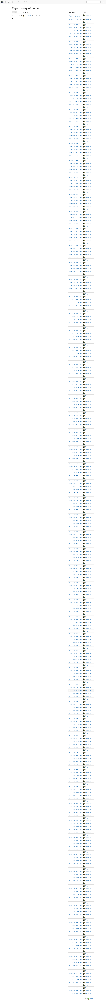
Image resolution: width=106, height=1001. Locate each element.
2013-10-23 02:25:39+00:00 (75, 41)
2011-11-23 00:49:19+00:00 (75, 843)
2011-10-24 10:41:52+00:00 (75, 920)
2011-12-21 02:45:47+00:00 (75, 322)
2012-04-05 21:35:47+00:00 (75, 209)
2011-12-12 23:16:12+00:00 (75, 347)
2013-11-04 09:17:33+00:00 (75, 24)
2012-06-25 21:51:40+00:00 (75, 177)
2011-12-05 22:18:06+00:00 (75, 413)
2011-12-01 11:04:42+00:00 (75, 461)
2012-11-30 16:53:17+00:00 (75, 98)
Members (37, 2)
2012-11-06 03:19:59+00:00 (75, 126)
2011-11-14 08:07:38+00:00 (75, 894)
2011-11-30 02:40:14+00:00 (75, 551)
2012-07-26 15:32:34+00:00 (75, 152)
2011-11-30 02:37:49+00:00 (75, 554)
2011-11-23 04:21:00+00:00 (75, 724)
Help (32, 2)
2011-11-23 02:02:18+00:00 (75, 761)
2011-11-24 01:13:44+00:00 (75, 665)
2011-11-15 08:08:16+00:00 (75, 886)
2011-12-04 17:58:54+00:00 (75, 424)
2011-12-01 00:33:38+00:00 (75, 472)
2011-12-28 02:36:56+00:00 (75, 291)
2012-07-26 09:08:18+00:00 (75, 163)
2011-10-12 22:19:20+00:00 (75, 959)
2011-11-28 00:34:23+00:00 (75, 597)
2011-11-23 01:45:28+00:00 (75, 775)
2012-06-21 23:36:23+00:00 (75, 180)
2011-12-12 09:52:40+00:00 (75, 359)
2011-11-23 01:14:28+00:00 (75, 792)
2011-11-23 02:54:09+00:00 (75, 750)
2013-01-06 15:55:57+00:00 (75, 70)
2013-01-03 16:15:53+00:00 (75, 81)
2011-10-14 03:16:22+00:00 (75, 954)
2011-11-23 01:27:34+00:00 (75, 789)
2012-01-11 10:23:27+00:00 (75, 228)
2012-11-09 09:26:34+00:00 (75, 112)
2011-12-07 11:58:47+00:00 (75, 373)
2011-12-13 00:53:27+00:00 (75, 345)
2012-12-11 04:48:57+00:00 (75, 90)
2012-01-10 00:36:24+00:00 (75, 257)
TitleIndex (26, 2)
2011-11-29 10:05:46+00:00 (75, 571)
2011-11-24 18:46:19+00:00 (75, 616)
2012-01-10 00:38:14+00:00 (75, 254)
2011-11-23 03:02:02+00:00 (75, 741)
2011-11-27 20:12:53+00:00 (75, 602)
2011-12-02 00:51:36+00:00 (75, 449)
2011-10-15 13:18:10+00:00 (75, 945)
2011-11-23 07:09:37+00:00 (75, 690)
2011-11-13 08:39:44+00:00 (75, 900)
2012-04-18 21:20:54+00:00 (75, 203)
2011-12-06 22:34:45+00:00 (75, 393)
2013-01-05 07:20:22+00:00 (75, 73)
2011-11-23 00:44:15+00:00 (75, 863)
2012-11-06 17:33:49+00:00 (75, 121)
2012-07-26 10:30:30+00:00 (75, 158)
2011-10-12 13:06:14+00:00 (75, 971)
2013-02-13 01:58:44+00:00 (75, 50)
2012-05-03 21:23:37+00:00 (75, 197)
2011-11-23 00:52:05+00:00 (75, 832)
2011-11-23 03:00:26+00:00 (75, 744)
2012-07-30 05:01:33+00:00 (75, 141)
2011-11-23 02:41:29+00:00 (75, 752)
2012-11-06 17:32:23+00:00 (75, 124)
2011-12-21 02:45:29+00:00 (75, 325)
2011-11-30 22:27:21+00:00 (75, 483)
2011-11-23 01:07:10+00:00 (75, 801)
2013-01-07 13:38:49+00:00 (75, 67)
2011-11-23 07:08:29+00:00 (75, 696)
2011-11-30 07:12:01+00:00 (75, 509)
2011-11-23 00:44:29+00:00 (75, 860)
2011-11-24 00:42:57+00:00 (75, 667)
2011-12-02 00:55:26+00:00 (75, 438)
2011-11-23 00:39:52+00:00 (75, 871)
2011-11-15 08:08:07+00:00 (75, 888)
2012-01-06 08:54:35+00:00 (75, 274)
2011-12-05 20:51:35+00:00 (75, 415)
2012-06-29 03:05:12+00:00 (75, 172)
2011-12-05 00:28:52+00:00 (75, 418)
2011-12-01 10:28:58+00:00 (75, 469)
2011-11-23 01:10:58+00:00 (75, 798)
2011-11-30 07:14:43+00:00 (75, 500)
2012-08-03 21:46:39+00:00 (75, 135)
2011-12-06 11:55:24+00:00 (75, 396)
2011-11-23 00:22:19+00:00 (75, 877)
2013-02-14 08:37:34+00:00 (75, 47)
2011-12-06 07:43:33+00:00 (75, 398)
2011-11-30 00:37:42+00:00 (75, 566)
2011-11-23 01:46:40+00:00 (75, 772)
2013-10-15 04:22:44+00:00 (75, 44)
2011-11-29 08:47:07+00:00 (75, 574)
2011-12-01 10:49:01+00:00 (75, 466)
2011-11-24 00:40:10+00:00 (75, 673)
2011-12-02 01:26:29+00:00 (75, 435)
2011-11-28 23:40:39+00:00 (75, 583)
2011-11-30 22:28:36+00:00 (75, 481)
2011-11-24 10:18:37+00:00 (75, 622)
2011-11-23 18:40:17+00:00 (75, 684)
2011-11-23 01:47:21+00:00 (75, 769)
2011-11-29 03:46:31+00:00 (75, 580)
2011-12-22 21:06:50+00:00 (75, 313)
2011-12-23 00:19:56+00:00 (75, 311)
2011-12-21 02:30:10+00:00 (75, 328)
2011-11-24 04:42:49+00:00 (75, 650)
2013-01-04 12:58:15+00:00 (75, 78)
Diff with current (26, 12)
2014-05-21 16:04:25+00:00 (75, 19)
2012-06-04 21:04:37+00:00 (75, 189)
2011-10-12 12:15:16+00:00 (75, 979)
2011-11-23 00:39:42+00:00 (75, 874)
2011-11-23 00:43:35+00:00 (75, 869)
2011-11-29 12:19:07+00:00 (75, 568)
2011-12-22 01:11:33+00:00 (75, 316)
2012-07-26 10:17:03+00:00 (75, 160)
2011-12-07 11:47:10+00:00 (75, 376)
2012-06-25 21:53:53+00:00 (75, 175)
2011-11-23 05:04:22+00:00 (75, 713)
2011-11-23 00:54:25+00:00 (75, 826)
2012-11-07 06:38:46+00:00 (75, 115)
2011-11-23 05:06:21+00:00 (75, 707)
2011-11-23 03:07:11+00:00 (75, 733)
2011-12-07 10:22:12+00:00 (75, 381)
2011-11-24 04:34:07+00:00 (75, 656)
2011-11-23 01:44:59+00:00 (75, 778)
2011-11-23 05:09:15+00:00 (75, 699)
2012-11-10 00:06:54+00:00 (75, 109)
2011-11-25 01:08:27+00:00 (75, 608)
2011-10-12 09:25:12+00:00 (75, 990)
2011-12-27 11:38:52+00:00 (75, 299)
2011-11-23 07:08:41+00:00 (75, 693)
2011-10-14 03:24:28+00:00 (75, 948)
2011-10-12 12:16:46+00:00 (75, 976)
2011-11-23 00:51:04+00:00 (75, 835)
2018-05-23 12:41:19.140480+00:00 (74, 15)
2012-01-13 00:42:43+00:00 (75, 226)
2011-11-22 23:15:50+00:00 (75, 883)
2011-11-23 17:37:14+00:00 (75, 687)
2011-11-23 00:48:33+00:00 (75, 849)
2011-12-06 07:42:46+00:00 (75, 401)
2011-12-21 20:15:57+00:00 (75, 319)
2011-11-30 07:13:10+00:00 (75, 506)
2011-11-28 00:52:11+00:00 (75, 594)
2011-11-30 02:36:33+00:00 (75, 557)
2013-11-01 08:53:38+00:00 (75, 30)
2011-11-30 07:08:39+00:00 (75, 517)
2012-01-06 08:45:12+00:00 (75, 277)
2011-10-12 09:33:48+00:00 (75, 985)
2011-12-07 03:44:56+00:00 (75, 387)
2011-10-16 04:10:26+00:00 (75, 934)
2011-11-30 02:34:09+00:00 (75, 560)
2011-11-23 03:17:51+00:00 (75, 730)
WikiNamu (91, 998)
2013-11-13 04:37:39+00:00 (75, 22)
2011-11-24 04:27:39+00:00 (75, 659)
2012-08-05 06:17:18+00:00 (75, 129)
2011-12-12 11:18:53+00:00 (75, 350)
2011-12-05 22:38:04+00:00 (75, 407)
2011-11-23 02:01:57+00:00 (75, 764)
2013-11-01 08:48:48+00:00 (75, 36)
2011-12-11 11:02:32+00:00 (75, 367)
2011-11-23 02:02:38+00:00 (75, 758)
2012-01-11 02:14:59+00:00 (75, 237)
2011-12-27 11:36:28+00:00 (75, 305)
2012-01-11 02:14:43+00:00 (75, 240)
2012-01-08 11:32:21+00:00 (75, 260)
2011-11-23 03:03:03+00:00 (75, 738)
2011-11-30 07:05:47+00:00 (75, 520)
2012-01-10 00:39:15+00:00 (75, 251)
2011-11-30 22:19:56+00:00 (75, 495)
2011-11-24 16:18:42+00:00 (75, 619)
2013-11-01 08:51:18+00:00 (75, 33)
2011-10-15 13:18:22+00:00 (75, 942)
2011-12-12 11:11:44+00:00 (75, 353)
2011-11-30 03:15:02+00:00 (75, 532)
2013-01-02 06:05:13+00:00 (75, 84)
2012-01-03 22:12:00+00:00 (75, 285)
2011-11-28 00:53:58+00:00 (75, 591)
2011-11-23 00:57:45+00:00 (75, 820)
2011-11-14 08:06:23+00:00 (75, 897)
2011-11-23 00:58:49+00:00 (75, 809)
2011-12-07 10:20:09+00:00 (75, 384)
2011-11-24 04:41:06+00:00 (75, 653)
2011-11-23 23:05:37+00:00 (75, 679)
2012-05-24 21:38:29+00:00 (75, 192)
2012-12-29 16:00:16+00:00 (75, 87)
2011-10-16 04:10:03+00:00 (75, 937)
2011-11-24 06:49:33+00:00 (75, 628)
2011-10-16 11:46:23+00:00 (75, 928)
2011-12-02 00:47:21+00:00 (75, 458)
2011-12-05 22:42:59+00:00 (75, 404)
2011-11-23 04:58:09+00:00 (75, 721)
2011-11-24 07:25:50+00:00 (75, 625)
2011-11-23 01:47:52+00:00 (75, 767)
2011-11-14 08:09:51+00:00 (75, 891)
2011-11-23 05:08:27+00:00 (75, 701)
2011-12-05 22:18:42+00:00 (75, 410)
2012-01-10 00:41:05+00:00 (75, 248)
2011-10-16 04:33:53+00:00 (75, 931)
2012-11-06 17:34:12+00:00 (75, 118)
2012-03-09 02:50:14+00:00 (75, 211)
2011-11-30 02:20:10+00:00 (75, 563)
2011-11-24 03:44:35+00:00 (75, 662)
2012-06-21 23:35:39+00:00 (75, 183)
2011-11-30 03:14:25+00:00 (75, 534)
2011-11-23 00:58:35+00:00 (75, 815)
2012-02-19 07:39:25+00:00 (75, 214)
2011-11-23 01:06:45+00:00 (75, 803)
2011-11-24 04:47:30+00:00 (75, 645)
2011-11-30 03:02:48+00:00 (75, 543)
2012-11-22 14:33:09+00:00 (75, 104)
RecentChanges (18, 2)
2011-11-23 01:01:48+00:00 (75, 806)
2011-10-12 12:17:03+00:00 (75, 973)
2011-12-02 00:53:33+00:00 (75, 444)
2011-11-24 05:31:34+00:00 (75, 631)
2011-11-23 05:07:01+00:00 (75, 704)
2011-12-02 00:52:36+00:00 (75, 447)
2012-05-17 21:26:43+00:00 (75, 194)
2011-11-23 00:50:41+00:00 (75, 837)
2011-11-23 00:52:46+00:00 (75, 829)
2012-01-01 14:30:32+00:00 (75, 288)
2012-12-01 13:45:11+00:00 (75, 95)
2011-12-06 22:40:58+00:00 (75, 390)
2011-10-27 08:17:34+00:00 (75, 914)
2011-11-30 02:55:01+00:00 (75, 546)
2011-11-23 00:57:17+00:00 (75, 823)
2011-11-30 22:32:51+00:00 (75, 475)
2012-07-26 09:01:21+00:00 (75, 166)
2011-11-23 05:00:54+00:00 (75, 718)
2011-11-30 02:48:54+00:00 (75, 549)
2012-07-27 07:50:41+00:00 (75, 149)
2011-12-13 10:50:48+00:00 (75, 336)
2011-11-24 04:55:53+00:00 (75, 642)
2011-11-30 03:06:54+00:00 (75, 537)
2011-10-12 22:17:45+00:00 (75, 965)
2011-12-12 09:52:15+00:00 (75, 362)
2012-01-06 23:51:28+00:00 (75, 271)
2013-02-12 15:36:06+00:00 (75, 61)
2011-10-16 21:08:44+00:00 (75, 925)
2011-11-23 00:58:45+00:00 (75, 812)
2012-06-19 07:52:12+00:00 (75, 186)
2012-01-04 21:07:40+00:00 (75, 282)
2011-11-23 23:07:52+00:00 (75, 676)
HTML (19, 12)
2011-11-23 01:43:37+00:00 (75, 781)
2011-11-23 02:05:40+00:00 (75, 755)
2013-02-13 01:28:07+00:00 (75, 53)
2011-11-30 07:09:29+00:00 (75, 515)
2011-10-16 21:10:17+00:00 (75, 922)
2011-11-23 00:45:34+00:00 (75, 854)
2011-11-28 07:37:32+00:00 (75, 588)
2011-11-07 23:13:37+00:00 (75, 903)
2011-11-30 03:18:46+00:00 (75, 526)
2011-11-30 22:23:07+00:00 (75, 486)
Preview (14, 12)
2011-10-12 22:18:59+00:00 (75, 962)
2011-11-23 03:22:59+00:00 (75, 727)
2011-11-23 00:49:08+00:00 (75, 846)
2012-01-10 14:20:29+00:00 (75, 245)
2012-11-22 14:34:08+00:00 (75, 101)
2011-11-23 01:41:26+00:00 (75, 784)
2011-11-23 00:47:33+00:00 (75, 852)
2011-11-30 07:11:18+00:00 (75, 512)
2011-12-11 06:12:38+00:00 (75, 370)
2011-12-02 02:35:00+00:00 (75, 432)
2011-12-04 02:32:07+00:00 (75, 427)
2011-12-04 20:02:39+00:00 (75, 421)
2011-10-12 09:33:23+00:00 (75, 988)
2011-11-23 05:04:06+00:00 (75, 716)
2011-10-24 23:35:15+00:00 (75, 917)
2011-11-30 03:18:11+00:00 (75, 529)
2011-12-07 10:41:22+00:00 (75, 379)
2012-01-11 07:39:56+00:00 (75, 234)
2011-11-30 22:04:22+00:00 (75, 498)
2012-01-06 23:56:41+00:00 (75, 265)
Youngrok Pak (27, 15)
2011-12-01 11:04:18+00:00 (75, 464)
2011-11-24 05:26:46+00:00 (75, 636)
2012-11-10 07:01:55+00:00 (75, 107)
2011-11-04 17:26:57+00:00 (75, 905)
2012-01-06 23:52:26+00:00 (75, 268)
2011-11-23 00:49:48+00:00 (75, 840)
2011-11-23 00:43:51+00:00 (75, 866)
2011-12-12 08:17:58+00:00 (75, 364)
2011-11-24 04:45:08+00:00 (75, 648)
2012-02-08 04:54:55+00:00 (75, 220)
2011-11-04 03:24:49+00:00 (75, 908)
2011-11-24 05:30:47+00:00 (75, 633)
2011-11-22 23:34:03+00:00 (75, 880)
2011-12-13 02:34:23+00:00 (75, 339)
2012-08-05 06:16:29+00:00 (75, 132)
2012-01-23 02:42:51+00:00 (75, 223)
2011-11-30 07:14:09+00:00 (75, 503)
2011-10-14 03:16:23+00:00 (75, 951)
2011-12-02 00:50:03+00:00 (75, 452)
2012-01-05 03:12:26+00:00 (75, 279)
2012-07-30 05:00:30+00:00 (75, 143)
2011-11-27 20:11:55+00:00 (75, 605)
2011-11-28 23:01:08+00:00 (75, 585)
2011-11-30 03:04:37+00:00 (75, 540)
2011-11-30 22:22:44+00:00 (75, 489)
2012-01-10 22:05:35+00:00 (75, 243)
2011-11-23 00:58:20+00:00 (75, 818)
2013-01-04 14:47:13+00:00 (75, 75)
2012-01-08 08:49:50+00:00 (75, 262)
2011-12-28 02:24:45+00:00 (75, 294)
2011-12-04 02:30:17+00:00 (75, 430)
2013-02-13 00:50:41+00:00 (75, 56)
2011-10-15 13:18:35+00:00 (75, 939)
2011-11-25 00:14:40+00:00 (75, 614)
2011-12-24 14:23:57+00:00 (75, 308)
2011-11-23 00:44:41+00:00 (75, 857)
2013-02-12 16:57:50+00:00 (75, 58)
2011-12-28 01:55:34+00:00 (75, 296)
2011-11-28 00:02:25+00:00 (75, 599)
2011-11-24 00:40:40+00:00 (75, 670)
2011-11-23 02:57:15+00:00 (75, 747)
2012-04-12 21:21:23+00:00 (75, 206)
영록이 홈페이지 (8, 2)
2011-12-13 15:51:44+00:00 (75, 333)
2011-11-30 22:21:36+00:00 (75, 492)
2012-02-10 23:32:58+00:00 (75, 217)
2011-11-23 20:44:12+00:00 (75, 682)
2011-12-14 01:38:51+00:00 (75, 330)
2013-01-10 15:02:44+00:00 (75, 64)
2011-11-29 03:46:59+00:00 (75, 577)
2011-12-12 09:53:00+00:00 (75, 356)
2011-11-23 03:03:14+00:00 (75, 735)
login (104, 2)
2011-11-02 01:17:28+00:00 (75, 911)
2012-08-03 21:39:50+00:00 (75, 138)
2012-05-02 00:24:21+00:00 (75, 200)
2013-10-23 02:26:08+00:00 (75, 39)
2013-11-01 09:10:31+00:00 (75, 27)
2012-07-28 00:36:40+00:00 (75, 146)
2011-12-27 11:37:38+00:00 (75, 302)
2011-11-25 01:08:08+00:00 (75, 611)
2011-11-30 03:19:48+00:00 (75, 523)
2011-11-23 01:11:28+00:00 (75, 795)
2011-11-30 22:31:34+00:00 (75, 478)
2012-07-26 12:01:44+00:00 (75, 155)
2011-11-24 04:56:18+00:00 (75, 639)
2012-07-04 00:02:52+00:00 (75, 169)
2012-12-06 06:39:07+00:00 (75, 92)
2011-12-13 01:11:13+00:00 (75, 342)
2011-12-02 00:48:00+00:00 (75, 455)
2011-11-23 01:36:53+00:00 (75, 786)
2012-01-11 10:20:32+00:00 (75, 231)
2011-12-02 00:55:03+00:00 (75, 441)
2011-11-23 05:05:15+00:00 (75, 710)
